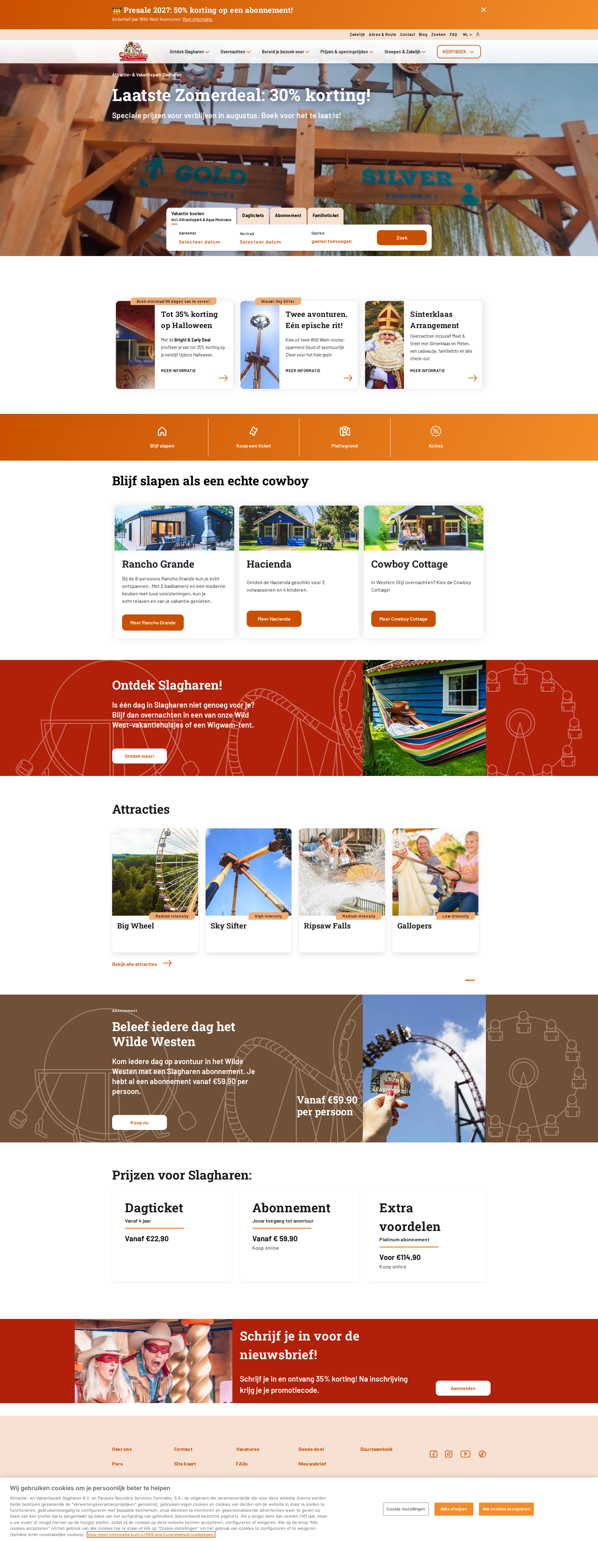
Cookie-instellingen (406, 1508)
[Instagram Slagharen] (448, 1453)
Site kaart (185, 1463)
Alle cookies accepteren (506, 1508)
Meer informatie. (198, 19)
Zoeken (438, 34)
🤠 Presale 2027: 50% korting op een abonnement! (202, 10)
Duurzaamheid (376, 1449)
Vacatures (247, 1449)
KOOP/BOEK (454, 51)
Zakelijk (357, 34)
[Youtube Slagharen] (466, 1453)
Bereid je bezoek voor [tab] (283, 51)
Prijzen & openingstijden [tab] (344, 51)
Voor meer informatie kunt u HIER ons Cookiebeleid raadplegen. (151, 1534)
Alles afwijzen (453, 1508)
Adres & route (382, 34)
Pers (117, 1463)
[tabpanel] (299, 238)
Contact (407, 34)
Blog (423, 34)
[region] (299, 1509)
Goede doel (311, 1449)
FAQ (453, 34)
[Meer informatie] (222, 378)
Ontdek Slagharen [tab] (187, 51)
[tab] (459, 51)
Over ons (122, 1449)
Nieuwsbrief (312, 1463)
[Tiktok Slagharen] (482, 1453)
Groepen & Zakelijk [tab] (402, 51)
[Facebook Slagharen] (433, 1453)
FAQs (242, 1463)
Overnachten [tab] (233, 51)
